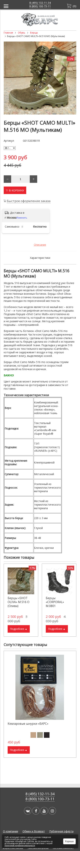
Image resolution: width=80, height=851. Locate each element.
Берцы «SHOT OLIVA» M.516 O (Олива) (18, 602)
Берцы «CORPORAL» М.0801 (55, 602)
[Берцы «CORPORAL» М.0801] (59, 581)
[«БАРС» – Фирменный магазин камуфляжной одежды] (40, 25)
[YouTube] (44, 811)
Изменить (21, 217)
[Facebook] (36, 811)
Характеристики (40, 258)
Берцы (34, 32)
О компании (10, 831)
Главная (8, 32)
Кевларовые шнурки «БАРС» (28, 724)
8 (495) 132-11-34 (40, 2)
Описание (40, 244)
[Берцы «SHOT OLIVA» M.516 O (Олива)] (21, 581)
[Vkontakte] (27, 811)
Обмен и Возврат (34, 831)
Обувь (21, 32)
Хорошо (69, 841)
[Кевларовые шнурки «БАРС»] (40, 687)
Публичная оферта (61, 831)
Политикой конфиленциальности (19, 845)
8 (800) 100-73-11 (40, 6)
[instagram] (52, 811)
